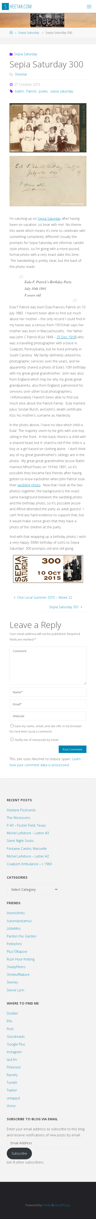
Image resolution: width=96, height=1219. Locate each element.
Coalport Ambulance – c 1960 (29, 864)
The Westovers (18, 817)
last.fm (12, 1059)
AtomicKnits (16, 913)
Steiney (12, 982)
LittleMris (14, 928)
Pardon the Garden (21, 936)
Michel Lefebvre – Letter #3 (28, 833)
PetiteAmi (14, 944)
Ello (9, 1021)
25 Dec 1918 (66, 337)
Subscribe (19, 1153)
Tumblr (12, 1082)
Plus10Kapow (17, 951)
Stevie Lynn (15, 990)
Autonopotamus (19, 921)
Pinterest (14, 1067)
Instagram (14, 1052)
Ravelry (12, 1075)
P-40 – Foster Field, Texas (26, 825)
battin (19, 91)
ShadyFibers (16, 967)
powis (43, 91)
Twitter (12, 1090)
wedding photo (29, 485)
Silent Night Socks (20, 840)
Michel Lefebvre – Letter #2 (28, 856)
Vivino (11, 1106)
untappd (13, 1098)
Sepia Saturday (28, 32)
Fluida (46, 1205)
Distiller (12, 1013)
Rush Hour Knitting (20, 959)
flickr (10, 1029)
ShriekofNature (18, 974)
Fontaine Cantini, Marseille (27, 848)
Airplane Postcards (21, 810)
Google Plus (16, 1044)
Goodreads (16, 1036)
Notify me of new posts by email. (37, 740)
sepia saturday (61, 91)
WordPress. (63, 1205)
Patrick (31, 91)
